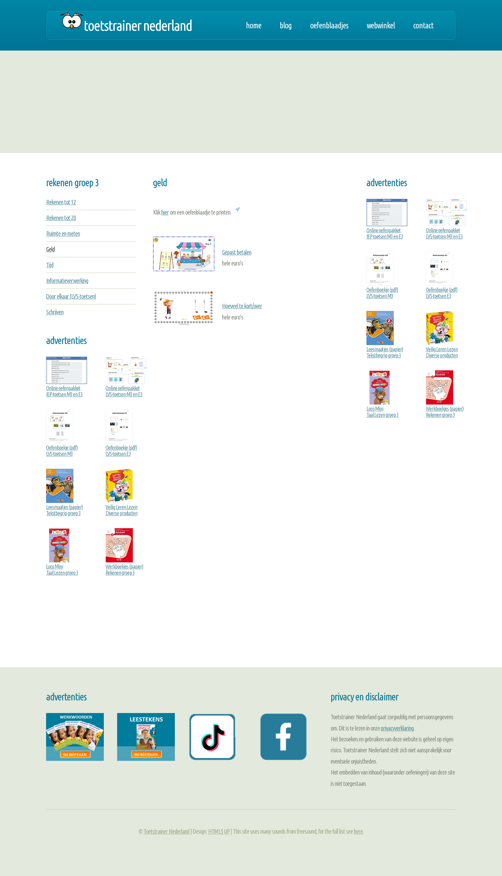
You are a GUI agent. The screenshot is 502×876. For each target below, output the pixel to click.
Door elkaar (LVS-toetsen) (71, 296)
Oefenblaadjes (329, 25)
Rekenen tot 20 (61, 217)
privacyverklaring (397, 728)
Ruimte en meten (63, 233)
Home (253, 25)
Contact (423, 25)
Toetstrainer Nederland (138, 25)
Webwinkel (381, 25)
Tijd (49, 264)
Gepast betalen (236, 252)
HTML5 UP (218, 831)
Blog (286, 25)
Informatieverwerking (67, 280)
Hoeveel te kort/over (242, 305)
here (358, 831)
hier (165, 212)
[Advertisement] (251, 102)
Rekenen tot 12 (61, 202)
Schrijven (55, 312)
